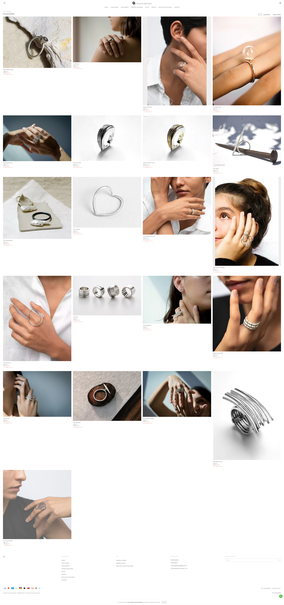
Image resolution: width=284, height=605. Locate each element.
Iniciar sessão (266, 588)
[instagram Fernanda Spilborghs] (4, 557)
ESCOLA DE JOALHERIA (165, 7)
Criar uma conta (276, 588)
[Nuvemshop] (276, 593)
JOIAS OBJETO (125, 7)
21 (259, 14)
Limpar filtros (266, 14)
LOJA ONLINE (114, 7)
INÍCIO (106, 7)
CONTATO (176, 7)
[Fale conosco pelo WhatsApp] (281, 596)
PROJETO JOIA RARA (137, 7)
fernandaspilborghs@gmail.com (179, 565)
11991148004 (174, 563)
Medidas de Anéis (120, 563)
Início (4, 11)
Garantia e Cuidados (121, 560)
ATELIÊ (147, 7)
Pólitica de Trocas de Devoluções (124, 566)
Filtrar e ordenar (277, 14)
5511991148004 (174, 560)
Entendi (164, 602)
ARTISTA (154, 7)
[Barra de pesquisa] (4, 3)
